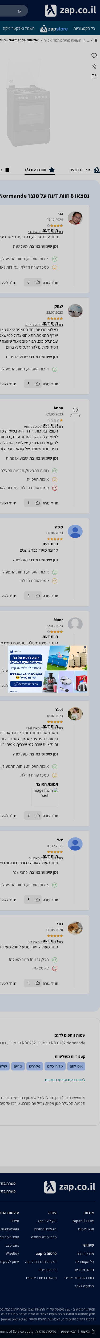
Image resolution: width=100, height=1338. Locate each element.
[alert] (50, 669)
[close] (85, 647)
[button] (85, 647)
